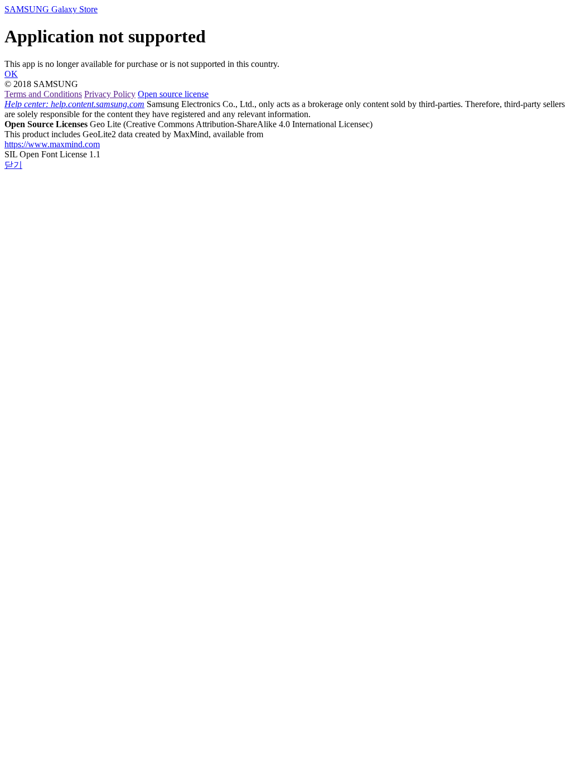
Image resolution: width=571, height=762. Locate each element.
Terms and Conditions (43, 94)
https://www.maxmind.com (52, 144)
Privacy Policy (110, 94)
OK (11, 74)
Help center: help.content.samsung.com (74, 104)
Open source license (173, 94)
